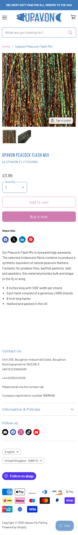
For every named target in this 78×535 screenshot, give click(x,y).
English (10, 452)
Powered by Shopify (14, 527)
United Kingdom (21, 460)
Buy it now (39, 216)
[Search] (70, 32)
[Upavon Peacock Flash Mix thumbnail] (9, 137)
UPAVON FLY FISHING (22, 162)
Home (6, 46)
